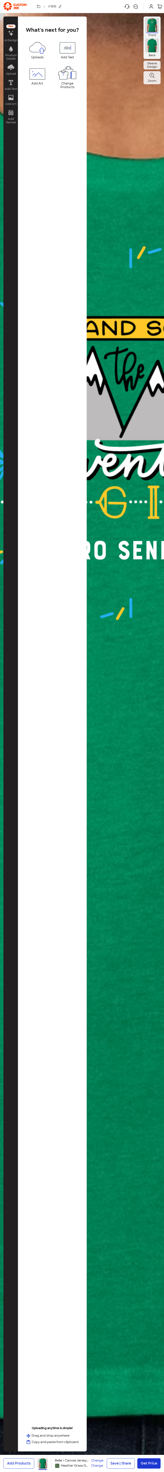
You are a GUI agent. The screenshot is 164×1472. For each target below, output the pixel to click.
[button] (10, 33)
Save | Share (120, 1463)
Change (97, 1460)
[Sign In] (151, 6)
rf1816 (52, 6)
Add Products (19, 1463)
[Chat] (135, 6)
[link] (14, 6)
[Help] (127, 6)
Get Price (149, 1463)
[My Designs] (38, 6)
